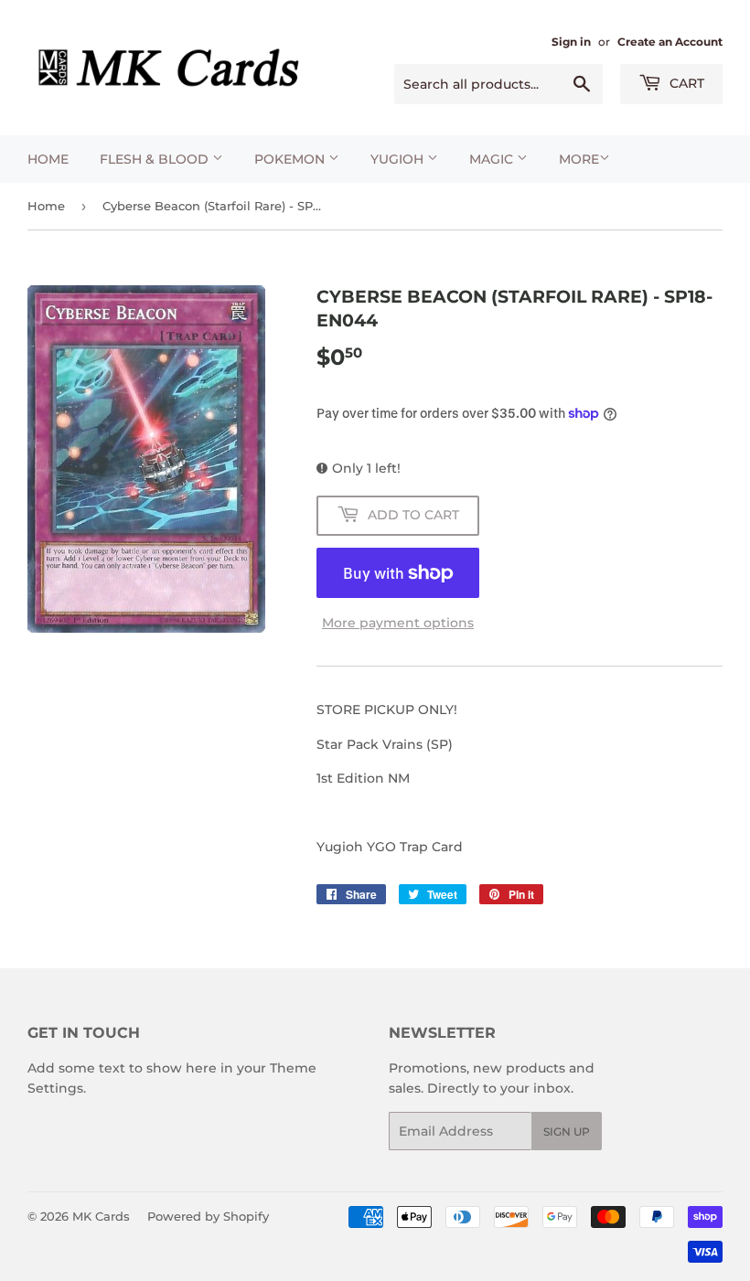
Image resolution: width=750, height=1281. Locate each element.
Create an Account (670, 41)
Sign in (571, 41)
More (579, 159)
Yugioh (398, 159)
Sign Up (566, 1131)
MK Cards (101, 1216)
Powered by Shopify (208, 1216)
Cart (685, 83)
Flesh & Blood (156, 159)
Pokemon (291, 159)
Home (48, 159)
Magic (493, 159)
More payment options (398, 622)
